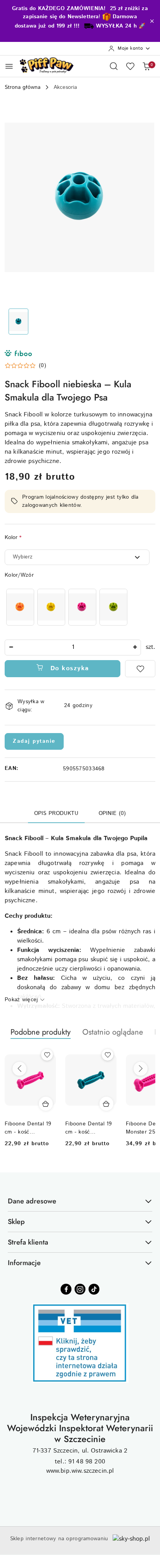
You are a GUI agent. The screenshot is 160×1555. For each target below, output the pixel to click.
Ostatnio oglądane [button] (112, 1032)
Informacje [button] (24, 1263)
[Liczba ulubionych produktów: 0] (130, 66)
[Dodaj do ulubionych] (140, 668)
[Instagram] (80, 1289)
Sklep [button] (16, 1222)
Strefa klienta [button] (28, 1242)
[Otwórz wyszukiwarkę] (114, 66)
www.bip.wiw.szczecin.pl (80, 1471)
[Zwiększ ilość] (135, 647)
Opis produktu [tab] (56, 813)
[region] (67, 607)
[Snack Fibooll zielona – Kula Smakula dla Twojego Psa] (113, 607)
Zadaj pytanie (34, 741)
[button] (25, 365)
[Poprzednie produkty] (19, 1069)
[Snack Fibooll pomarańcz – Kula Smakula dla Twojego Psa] (20, 607)
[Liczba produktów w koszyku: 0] (146, 66)
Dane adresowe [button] (32, 1201)
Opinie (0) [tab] (112, 813)
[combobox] (77, 557)
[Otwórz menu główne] (9, 66)
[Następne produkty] (141, 1069)
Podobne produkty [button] (40, 1032)
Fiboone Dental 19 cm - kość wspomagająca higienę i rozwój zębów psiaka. (28, 1127)
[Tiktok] (94, 1289)
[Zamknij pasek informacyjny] (151, 20)
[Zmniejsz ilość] (11, 647)
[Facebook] (66, 1289)
